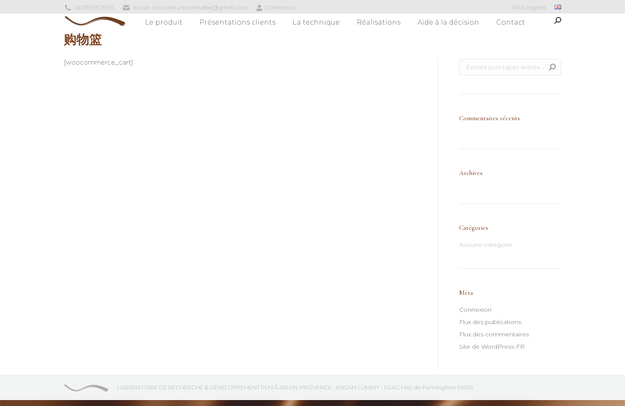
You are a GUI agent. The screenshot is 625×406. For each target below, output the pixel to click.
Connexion (280, 7)
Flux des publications (490, 322)
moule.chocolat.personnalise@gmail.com (190, 7)
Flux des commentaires (494, 334)
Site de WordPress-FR (492, 346)
